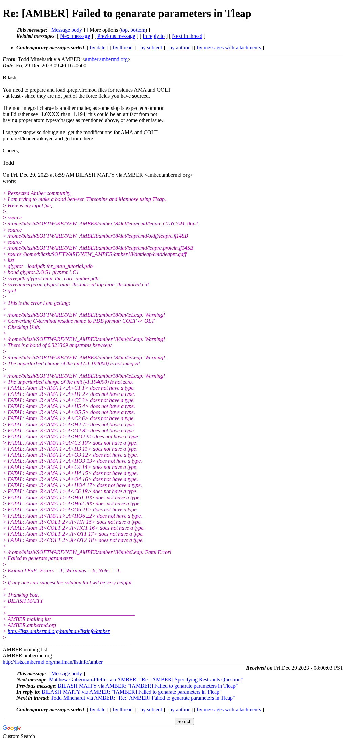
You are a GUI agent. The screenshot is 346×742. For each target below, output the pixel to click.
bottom (137, 30)
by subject (151, 47)
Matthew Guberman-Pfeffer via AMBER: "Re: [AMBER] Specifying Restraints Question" (146, 680)
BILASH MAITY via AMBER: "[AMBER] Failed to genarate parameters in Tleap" (148, 686)
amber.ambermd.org (106, 59)
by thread (123, 47)
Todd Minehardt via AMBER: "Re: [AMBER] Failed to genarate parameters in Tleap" (143, 698)
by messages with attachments (229, 47)
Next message (75, 36)
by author (179, 47)
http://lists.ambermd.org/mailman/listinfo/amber (59, 631)
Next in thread (187, 36)
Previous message (116, 36)
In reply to (154, 36)
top (124, 30)
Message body (66, 30)
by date (97, 47)
